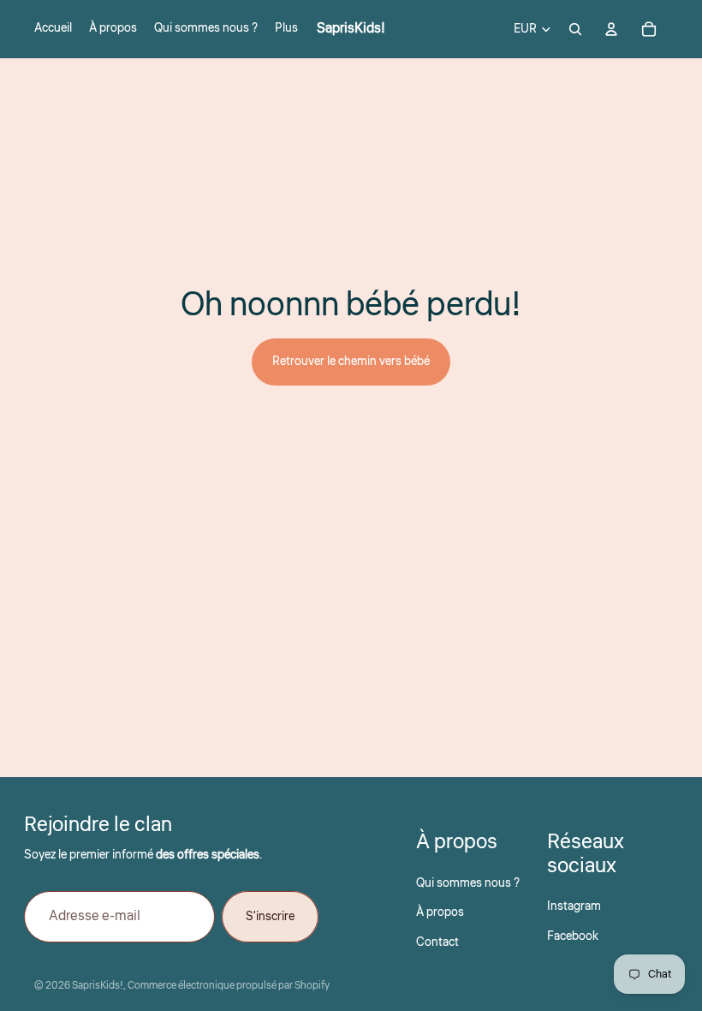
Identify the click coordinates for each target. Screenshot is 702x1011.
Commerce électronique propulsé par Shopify (229, 985)
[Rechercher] (575, 29)
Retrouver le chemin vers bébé (351, 361)
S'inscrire (270, 916)
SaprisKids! (97, 985)
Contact (437, 942)
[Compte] (611, 29)
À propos (440, 912)
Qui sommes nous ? (468, 883)
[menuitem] (286, 29)
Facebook (572, 936)
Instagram (574, 906)
